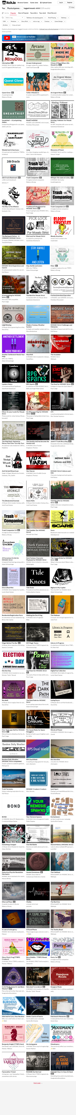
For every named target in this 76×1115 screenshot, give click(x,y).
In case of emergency (9, 929)
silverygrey (54, 764)
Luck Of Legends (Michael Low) (11, 67)
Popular (13, 13)
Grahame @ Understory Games (35, 877)
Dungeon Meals (56, 987)
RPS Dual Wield (31, 759)
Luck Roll (53, 849)
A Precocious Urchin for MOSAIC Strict (10, 559)
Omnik (53, 734)
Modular (13, 21)
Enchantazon (55, 817)
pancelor (29, 906)
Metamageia (30, 564)
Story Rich (24, 21)
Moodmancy (55, 1044)
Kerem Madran (31, 1048)
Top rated (42, 13)
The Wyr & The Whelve (10, 207)
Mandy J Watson (7, 963)
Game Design (59, 21)
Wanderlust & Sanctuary (10, 150)
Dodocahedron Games (33, 592)
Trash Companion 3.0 (9, 530)
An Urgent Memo (57, 93)
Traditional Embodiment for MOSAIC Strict (36, 207)
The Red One (55, 902)
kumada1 (5, 418)
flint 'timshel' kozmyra (57, 416)
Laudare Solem (7, 384)
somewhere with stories (9, 1076)
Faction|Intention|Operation (61, 295)
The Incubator (56, 354)
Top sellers (34, 13)
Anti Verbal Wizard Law (10, 471)
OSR (4, 21)
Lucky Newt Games (8, 592)
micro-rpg (36, 21)
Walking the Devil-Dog (34, 615)
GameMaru (29, 359)
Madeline (5, 448)
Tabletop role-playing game (34, 18)
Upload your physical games (48, 29)
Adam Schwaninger (32, 270)
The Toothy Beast (57, 929)
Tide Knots (30, 587)
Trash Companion (32, 178)
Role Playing (52, 18)
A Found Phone (31, 929)
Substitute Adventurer (57, 126)
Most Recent (51, 13)
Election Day (6, 671)
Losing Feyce (55, 700)
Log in (61, 2)
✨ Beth (28, 934)
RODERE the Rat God (33, 1072)
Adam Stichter (6, 849)
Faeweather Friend (9, 1072)
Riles (27, 620)
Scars (53, 530)
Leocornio (29, 963)
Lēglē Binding (6, 325)
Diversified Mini (7, 587)
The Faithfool (55, 872)
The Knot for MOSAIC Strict (61, 384)
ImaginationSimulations (58, 69)
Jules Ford (54, 620)
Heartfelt (29, 354)
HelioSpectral (55, 535)
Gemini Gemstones (33, 872)
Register (69, 2)
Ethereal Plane (7, 902)
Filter (72, 7)
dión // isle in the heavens (34, 154)
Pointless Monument (32, 125)
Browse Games (23, 2)
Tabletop (63, 18)
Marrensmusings (31, 647)
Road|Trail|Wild (31, 120)
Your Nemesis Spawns (34, 817)
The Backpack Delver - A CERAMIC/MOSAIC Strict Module (11, 238)
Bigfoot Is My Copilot (58, 587)
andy (52, 991)
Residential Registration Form (12, 615)
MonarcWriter (6, 878)
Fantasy (47, 21)
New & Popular (23, 13)
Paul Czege (29, 213)
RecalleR (5, 700)
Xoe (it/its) (5, 329)
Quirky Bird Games (56, 821)
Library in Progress (57, 643)
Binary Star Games (7, 620)
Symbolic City (6, 211)
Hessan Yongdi (55, 154)
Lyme (27, 97)
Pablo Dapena (30, 821)
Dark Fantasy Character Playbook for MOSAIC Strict (36, 559)
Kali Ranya (5, 272)
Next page (37, 1083)
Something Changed (9, 844)
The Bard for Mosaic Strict (35, 295)
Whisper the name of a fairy (60, 178)
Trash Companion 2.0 (58, 207)
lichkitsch (5, 154)
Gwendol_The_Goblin (8, 475)
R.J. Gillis (29, 736)
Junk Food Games (31, 67)
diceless (5, 25)
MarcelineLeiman (31, 331)
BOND (4, 817)
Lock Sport (54, 789)
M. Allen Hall (55, 647)
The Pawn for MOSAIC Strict (36, 671)
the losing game (31, 1044)
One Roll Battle (31, 844)
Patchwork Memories (58, 1016)
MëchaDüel (6, 63)
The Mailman (55, 615)
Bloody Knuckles (56, 236)
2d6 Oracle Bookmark (9, 178)
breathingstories (56, 182)
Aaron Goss (54, 1021)
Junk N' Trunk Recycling (59, 441)
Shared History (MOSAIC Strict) (62, 844)
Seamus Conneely (7, 647)
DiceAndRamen (55, 793)
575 (52, 412)
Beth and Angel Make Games (35, 388)
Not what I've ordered (34, 987)
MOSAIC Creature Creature (36, 789)
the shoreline (55, 759)
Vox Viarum (30, 471)
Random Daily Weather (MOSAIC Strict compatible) (12, 760)
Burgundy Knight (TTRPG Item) (13, 1044)
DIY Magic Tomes (32, 643)
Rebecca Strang (6, 97)
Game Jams (34, 2)
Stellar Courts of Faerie (34, 1016)
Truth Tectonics (7, 789)
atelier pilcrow (6, 126)
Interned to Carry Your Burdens (13, 1016)
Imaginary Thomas (32, 448)
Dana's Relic (30, 501)
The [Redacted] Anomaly (10, 501)
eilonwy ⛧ (5, 183)
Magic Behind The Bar (9, 643)
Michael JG (5, 766)
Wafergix (53, 359)
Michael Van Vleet (32, 534)
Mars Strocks (30, 791)
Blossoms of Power (57, 150)
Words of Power (56, 730)
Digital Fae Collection (58, 671)
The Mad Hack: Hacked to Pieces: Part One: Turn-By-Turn (13, 442)
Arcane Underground (33, 63)
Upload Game (47, 2)
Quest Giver (6, 93)
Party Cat (54, 957)
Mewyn (4, 934)
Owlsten (28, 849)
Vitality (28, 902)
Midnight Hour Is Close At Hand (62, 1072)
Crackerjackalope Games (9, 821)
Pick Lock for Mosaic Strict (35, 236)
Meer (53, 266)
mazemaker (54, 240)
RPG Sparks (30, 384)
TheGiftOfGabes (7, 242)
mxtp (28, 150)
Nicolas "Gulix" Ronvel (9, 675)
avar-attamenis (31, 764)
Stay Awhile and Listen (34, 266)
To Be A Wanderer (32, 93)
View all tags (16, 25)
